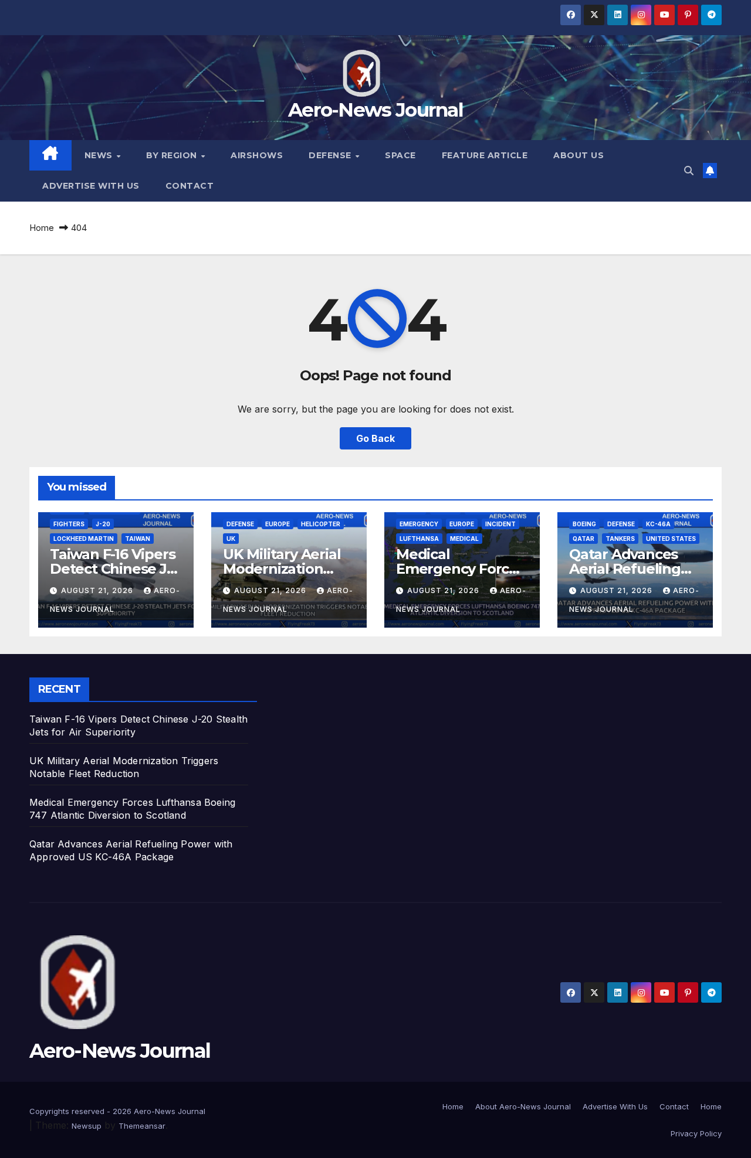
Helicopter (320, 523)
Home (41, 227)
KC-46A (658, 523)
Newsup (87, 1125)
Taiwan (137, 538)
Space (400, 155)
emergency (419, 523)
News (100, 155)
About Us (578, 155)
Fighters (68, 523)
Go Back (375, 438)
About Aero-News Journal (523, 1106)
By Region (172, 155)
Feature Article (485, 155)
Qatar (583, 538)
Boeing (584, 523)
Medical (464, 538)
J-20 (103, 523)
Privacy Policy (696, 1133)
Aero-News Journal (375, 109)
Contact (189, 185)
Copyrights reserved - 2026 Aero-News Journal (117, 1111)
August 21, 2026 (98, 590)
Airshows (257, 155)
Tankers (620, 538)
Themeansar (142, 1125)
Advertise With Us (91, 185)
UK (230, 538)
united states (671, 538)
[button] (689, 170)
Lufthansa (419, 538)
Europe (277, 523)
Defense (331, 155)
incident (500, 523)
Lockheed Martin (83, 538)
